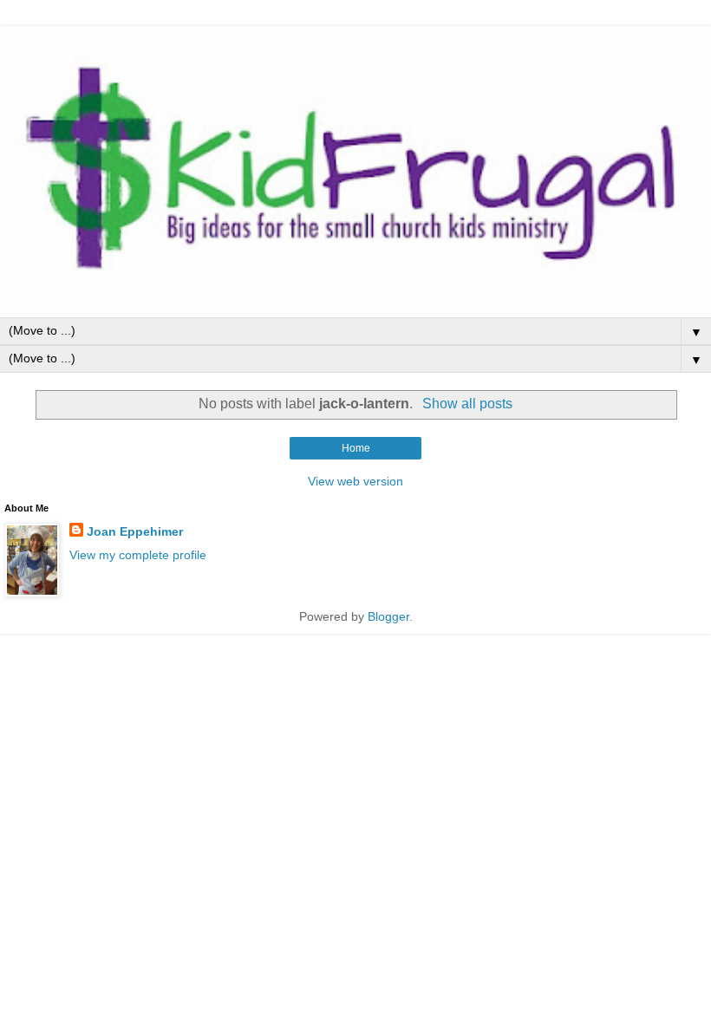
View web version (355, 481)
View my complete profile (137, 555)
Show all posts (467, 403)
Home (356, 448)
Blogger (388, 616)
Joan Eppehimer (135, 531)
